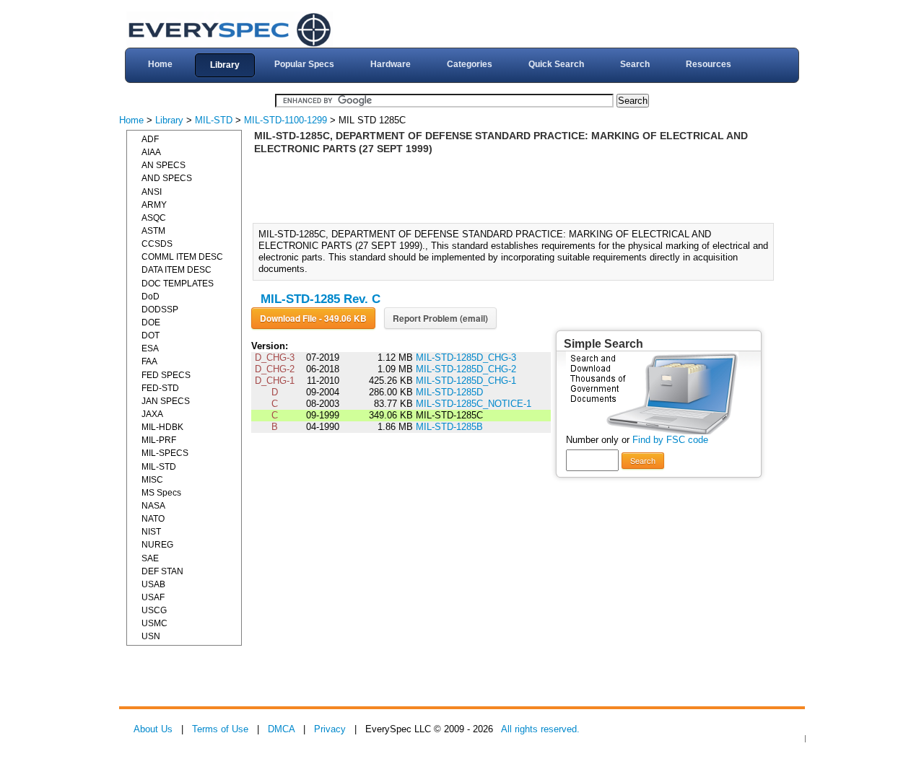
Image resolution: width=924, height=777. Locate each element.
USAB (153, 584)
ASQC (153, 218)
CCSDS (157, 244)
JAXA (152, 414)
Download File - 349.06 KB (313, 318)
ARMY (154, 205)
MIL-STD (213, 120)
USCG (154, 610)
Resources (708, 64)
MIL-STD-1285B (449, 426)
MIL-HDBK (162, 427)
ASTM (153, 231)
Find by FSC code (670, 439)
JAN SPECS (165, 401)
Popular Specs (304, 64)
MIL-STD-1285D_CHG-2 (466, 369)
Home (160, 64)
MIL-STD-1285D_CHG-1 (466, 380)
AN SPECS (163, 165)
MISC (152, 480)
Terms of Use (220, 729)
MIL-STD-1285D (449, 392)
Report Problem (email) (440, 318)
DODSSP (159, 309)
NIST (151, 532)
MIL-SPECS (164, 453)
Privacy (330, 729)
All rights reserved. (540, 729)
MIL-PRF (158, 440)
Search (635, 64)
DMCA (281, 729)
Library (225, 65)
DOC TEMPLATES (177, 283)
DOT (150, 335)
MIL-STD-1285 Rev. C (320, 299)
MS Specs (161, 493)
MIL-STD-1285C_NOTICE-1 (473, 403)
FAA (149, 361)
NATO (153, 519)
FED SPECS (166, 375)
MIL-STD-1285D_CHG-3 (466, 357)
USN (150, 636)
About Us (153, 729)
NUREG (157, 545)
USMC (154, 623)
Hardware (390, 64)
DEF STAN (162, 571)
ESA (150, 348)
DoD (150, 296)
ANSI (151, 192)
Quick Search (556, 64)
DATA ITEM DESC (176, 270)
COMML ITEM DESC (182, 257)
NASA (153, 506)
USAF (153, 597)
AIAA (151, 152)
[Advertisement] (517, 187)
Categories (469, 64)
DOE (150, 322)
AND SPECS (166, 178)
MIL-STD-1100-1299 (285, 120)
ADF (150, 139)
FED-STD (160, 388)
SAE (150, 558)
